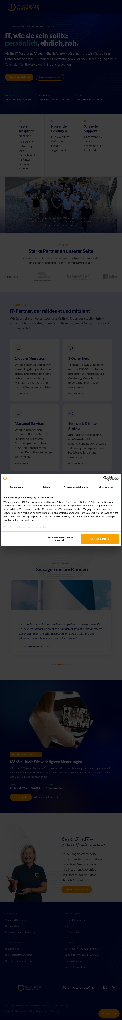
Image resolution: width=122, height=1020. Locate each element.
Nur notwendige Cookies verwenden (60, 538)
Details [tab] (46, 487)
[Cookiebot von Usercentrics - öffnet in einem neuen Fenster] (106, 478)
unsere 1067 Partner (23, 502)
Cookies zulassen (99, 539)
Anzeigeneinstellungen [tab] (76, 487)
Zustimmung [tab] (16, 487)
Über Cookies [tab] (106, 487)
